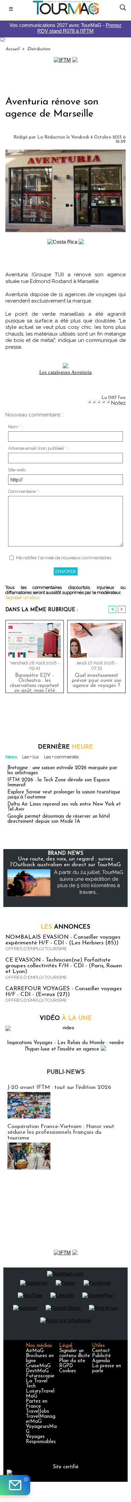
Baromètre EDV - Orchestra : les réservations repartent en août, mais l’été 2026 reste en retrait (34, 681)
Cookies (67, 1371)
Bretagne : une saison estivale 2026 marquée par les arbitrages (62, 770)
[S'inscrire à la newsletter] (15, 1485)
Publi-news (66, 1072)
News (11, 756)
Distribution (38, 49)
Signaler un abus (22, 597)
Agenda (101, 1361)
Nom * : (15, 426)
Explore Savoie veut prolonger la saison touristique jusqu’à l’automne (63, 795)
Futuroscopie (40, 1376)
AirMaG (35, 1350)
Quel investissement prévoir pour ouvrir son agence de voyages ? (96, 680)
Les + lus (30, 756)
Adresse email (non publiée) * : (38, 448)
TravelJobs (37, 1411)
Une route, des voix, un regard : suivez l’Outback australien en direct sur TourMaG (65, 862)
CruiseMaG (38, 1366)
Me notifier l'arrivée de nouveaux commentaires (63, 557)
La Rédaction (51, 137)
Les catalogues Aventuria (65, 372)
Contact (101, 1350)
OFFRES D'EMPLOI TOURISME (36, 948)
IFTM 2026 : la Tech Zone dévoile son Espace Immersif (58, 783)
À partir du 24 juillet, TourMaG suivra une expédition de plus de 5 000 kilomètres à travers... (88, 882)
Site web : (17, 469)
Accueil (12, 49)
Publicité (101, 1355)
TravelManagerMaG (40, 1419)
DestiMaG (37, 1371)
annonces (65, 927)
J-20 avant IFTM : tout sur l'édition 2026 (59, 1087)
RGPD (66, 1366)
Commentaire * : (24, 491)
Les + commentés (61, 756)
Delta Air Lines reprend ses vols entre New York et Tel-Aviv (64, 807)
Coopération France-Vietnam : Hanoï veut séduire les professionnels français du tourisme (60, 1132)
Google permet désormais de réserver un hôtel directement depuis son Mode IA (58, 819)
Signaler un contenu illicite (74, 1353)
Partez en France (36, 1404)
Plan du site (72, 1361)
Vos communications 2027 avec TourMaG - (65, 28)
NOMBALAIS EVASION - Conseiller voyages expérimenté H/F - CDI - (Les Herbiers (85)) (62, 940)
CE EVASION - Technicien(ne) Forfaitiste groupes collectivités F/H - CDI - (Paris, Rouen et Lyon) (63, 965)
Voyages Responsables (41, 1439)
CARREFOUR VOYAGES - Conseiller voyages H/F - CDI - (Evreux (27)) (63, 991)
